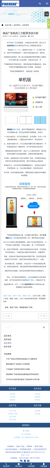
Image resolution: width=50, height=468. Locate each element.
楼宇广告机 (17, 295)
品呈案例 (37, 411)
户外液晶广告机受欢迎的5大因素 (18, 369)
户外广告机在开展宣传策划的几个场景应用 (21, 359)
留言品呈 (12, 394)
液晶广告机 (14, 42)
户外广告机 (12, 411)
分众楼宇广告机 (12, 414)
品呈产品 (12, 405)
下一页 (42, 316)
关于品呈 (12, 388)
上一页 (7, 316)
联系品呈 (12, 400)
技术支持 (7, 346)
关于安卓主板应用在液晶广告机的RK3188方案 (23, 379)
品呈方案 (37, 405)
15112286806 (26, 434)
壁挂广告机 (12, 419)
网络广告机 (27, 295)
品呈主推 (7, 25)
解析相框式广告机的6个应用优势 (18, 364)
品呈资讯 (17, 25)
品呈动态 (7, 339)
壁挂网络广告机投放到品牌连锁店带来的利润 (22, 374)
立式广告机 (12, 417)
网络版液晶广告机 (26, 307)
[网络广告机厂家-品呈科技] (10, 3)
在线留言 (12, 397)
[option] (25, 15)
